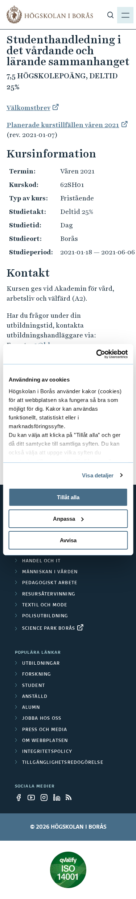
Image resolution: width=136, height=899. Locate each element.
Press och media (44, 729)
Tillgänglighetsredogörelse (62, 762)
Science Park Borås (48, 628)
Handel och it (41, 561)
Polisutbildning (45, 616)
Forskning (36, 674)
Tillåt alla (68, 497)
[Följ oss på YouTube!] (33, 797)
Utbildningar (41, 663)
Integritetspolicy (47, 751)
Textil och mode (44, 605)
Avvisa (68, 540)
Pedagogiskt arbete (50, 583)
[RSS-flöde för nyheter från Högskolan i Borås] (71, 797)
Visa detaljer (98, 475)
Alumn (31, 707)
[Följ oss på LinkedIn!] (59, 797)
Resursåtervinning (48, 594)
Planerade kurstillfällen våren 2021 (63, 125)
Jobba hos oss (42, 718)
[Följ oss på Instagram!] (46, 797)
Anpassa (64, 519)
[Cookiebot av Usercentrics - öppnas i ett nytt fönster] (97, 354)
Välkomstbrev (28, 108)
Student (33, 685)
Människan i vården (50, 572)
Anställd (35, 696)
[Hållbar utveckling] (68, 870)
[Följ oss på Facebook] (20, 797)
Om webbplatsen (45, 740)
